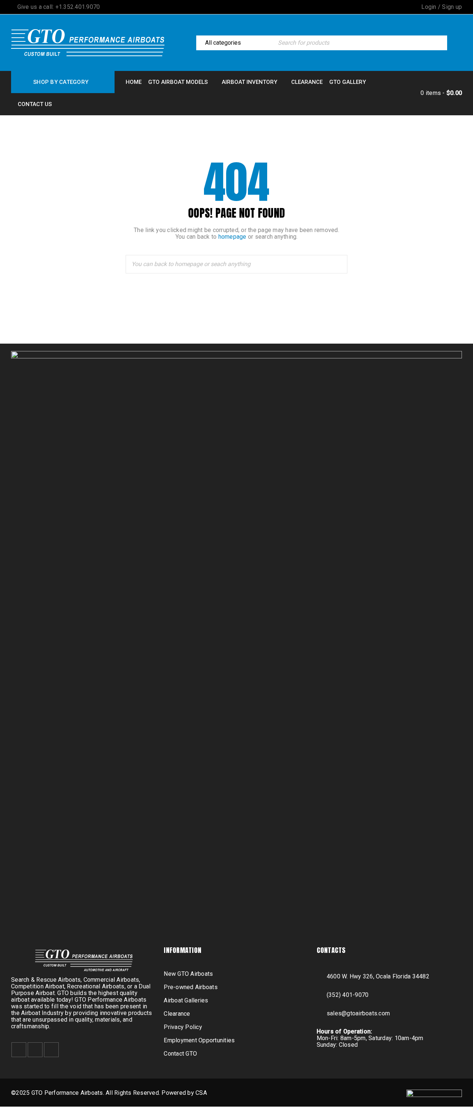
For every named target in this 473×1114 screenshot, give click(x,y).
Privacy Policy (183, 1026)
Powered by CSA (184, 1092)
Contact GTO (180, 1053)
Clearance (177, 1013)
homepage (232, 236)
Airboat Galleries (186, 1000)
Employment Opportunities (199, 1040)
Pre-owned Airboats (191, 987)
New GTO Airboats (188, 973)
